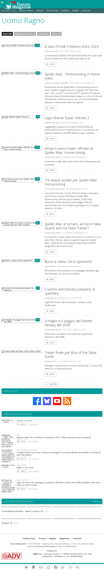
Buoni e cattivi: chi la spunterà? (68, 261)
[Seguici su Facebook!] (37, 401)
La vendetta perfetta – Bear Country (21, 511)
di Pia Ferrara (51, 266)
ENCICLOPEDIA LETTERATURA (27, 450)
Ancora (53, 384)
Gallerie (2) (43, 34)
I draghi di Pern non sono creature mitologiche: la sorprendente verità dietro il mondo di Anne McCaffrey (59, 453)
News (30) (7, 34)
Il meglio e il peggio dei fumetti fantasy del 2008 (68, 323)
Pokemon (65, 10)
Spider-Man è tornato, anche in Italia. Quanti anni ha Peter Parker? (73, 226)
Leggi (51, 64)
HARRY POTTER (22, 480)
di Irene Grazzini (52, 51)
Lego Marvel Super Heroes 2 (67, 117)
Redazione (65, 538)
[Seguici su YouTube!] (57, 401)
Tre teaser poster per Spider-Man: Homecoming (71, 182)
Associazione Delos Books (44, 546)
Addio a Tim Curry (25, 467)
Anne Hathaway (26, 10)
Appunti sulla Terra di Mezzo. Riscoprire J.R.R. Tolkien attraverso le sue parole (54, 437)
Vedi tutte (96, 501)
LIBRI (18, 435)
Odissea (75, 10)
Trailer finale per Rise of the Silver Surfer (71, 354)
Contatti (77, 538)
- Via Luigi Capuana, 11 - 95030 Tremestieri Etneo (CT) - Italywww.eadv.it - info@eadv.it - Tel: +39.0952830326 (62, 555)
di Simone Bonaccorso (55, 189)
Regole (52, 538)
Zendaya (39, 10)
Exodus (5, 523)
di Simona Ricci (51, 298)
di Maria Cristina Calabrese (57, 83)
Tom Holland (52, 10)
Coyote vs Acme (24, 420)
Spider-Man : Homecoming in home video (72, 76)
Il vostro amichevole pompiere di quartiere (70, 291)
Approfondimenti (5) (25, 34)
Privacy (42, 538)
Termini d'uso (28, 538)
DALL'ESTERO (21, 465)
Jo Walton (86, 10)
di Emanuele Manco (53, 157)
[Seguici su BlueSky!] (47, 401)
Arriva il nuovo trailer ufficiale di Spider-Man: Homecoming (69, 150)
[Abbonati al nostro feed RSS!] (67, 401)
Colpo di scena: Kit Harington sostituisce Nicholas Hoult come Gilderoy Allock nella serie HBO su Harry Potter (58, 483)
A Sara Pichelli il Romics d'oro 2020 (72, 46)
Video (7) (56, 34)
